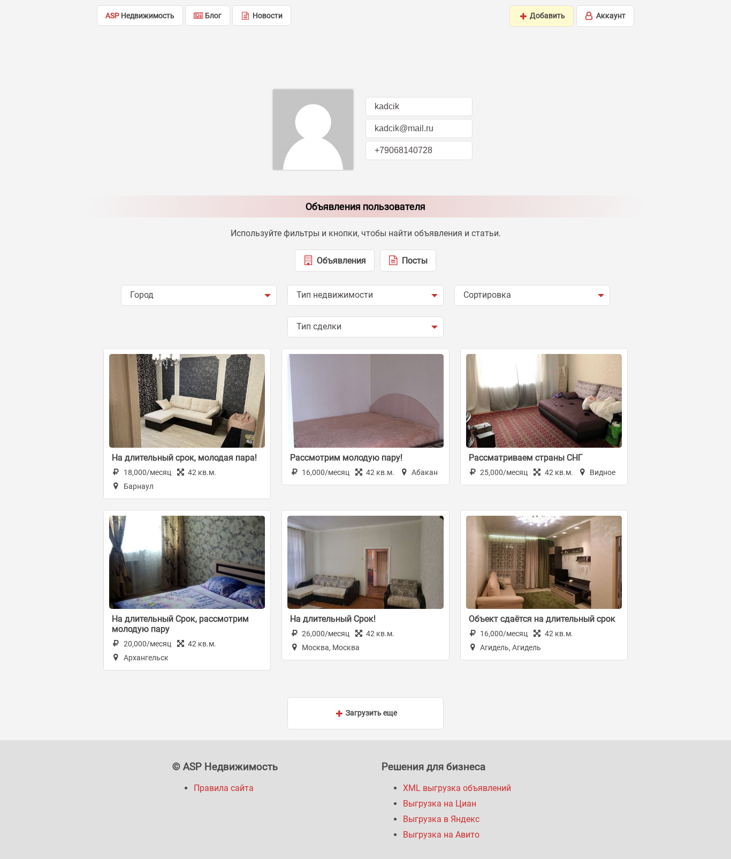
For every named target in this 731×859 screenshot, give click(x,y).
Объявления (340, 260)
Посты (414, 260)
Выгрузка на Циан (439, 803)
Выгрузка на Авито (441, 835)
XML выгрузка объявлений (457, 788)
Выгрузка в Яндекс (441, 819)
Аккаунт (610, 15)
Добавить (546, 15)
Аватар (313, 129)
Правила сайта (224, 788)
